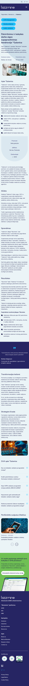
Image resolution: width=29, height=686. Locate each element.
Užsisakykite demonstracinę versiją (12, 573)
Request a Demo (5, 642)
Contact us (4, 644)
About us (3, 636)
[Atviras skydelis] (26, 7)
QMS (2, 613)
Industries (3, 623)
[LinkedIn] (2, 666)
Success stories (5, 626)
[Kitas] (16, 544)
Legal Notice (4, 677)
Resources (4, 629)
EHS (2, 610)
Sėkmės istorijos (12, 14)
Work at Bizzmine (5, 639)
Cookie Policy (4, 680)
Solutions (3, 621)
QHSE (2, 608)
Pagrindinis (4, 14)
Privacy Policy (5, 674)
